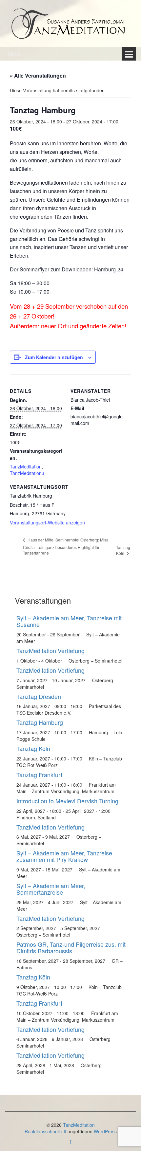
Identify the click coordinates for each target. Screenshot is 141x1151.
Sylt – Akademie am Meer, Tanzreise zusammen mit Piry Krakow (64, 856)
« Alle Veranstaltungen (38, 75)
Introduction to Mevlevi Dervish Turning (67, 800)
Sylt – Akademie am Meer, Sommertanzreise (50, 888)
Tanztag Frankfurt (39, 774)
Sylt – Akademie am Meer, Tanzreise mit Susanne (69, 621)
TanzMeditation (26, 466)
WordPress (105, 1131)
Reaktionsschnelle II (45, 1131)
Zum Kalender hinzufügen (54, 357)
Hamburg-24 (108, 269)
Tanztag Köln (123, 550)
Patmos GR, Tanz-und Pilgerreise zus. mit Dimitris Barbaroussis (71, 947)
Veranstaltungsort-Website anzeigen (47, 522)
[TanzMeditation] (70, 22)
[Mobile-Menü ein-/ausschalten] (129, 54)
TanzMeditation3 (27, 473)
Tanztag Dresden (38, 696)
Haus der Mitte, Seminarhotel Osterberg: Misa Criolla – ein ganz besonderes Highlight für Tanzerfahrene (66, 546)
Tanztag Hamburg (39, 722)
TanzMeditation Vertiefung (50, 650)
